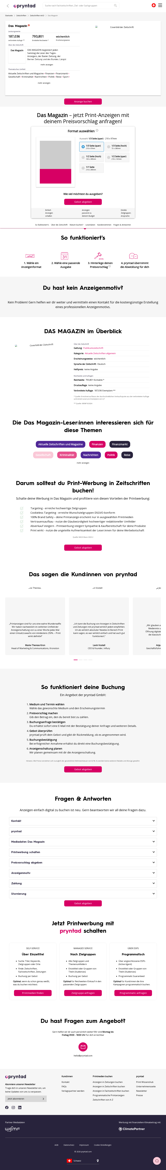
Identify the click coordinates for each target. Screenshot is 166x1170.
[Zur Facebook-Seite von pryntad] (6, 1107)
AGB (56, 1145)
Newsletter (141, 1090)
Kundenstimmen (104, 225)
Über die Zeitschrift (59, 225)
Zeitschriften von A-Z (103, 1099)
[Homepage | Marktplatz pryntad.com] (26, 6)
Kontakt (65, 1082)
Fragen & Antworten (122, 225)
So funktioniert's (42, 225)
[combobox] (154, 5)
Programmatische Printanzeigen (108, 1095)
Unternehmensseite (146, 1086)
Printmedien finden (33, 992)
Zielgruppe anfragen (83, 992)
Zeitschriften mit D (37, 15)
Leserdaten (90, 225)
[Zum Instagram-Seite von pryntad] (13, 1107)
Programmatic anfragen (133, 992)
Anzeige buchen (83, 101)
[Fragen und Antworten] (157, 1161)
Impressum (84, 1145)
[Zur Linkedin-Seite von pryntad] (19, 1107)
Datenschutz (69, 1145)
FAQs (64, 1086)
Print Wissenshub (144, 1082)
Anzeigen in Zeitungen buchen (108, 1082)
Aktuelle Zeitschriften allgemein (100, 353)
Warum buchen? (76, 225)
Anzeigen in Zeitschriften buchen (109, 1086)
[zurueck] (7, 5)
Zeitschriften (21, 15)
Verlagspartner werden (73, 1090)
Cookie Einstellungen (102, 1145)
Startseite (9, 15)
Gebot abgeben (83, 547)
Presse (139, 1095)
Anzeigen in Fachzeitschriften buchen (111, 1090)
